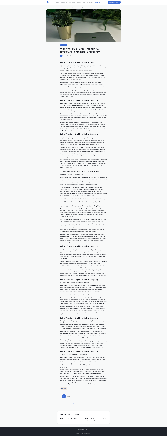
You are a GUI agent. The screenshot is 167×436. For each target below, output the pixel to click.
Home (57, 2)
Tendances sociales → (114, 2)
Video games (97, 2)
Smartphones (90, 2)
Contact (87, 429)
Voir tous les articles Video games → (68, 403)
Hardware (63, 2)
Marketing (79, 2)
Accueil (48, 7)
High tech (68, 2)
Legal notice (81, 429)
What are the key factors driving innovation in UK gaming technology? (95, 419)
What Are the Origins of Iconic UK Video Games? (69, 419)
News (84, 2)
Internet (73, 2)
